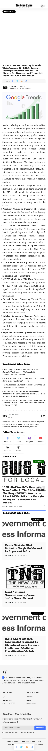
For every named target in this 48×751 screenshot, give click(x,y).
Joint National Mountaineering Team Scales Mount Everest (20, 595)
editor (13, 86)
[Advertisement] (24, 39)
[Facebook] (41, 416)
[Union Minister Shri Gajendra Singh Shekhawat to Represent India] (24, 529)
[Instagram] (29, 439)
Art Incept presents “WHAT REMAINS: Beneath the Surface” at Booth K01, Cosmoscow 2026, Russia (20, 372)
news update (9, 11)
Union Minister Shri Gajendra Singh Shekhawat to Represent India (23, 548)
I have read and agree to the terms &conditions (19, 732)
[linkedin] (7, 449)
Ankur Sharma (13, 415)
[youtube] (40, 439)
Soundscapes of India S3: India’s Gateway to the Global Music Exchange (23, 386)
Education (38, 461)
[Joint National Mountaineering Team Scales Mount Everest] (24, 576)
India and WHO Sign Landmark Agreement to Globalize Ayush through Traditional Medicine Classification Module (22, 645)
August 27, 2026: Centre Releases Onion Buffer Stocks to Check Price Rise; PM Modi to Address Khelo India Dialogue (23, 394)
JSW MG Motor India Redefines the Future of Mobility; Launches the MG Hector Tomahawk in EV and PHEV (23, 403)
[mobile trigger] (4, 6)
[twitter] (44, 416)
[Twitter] (18, 439)
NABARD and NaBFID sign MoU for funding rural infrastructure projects (23, 379)
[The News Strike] (24, 6)
